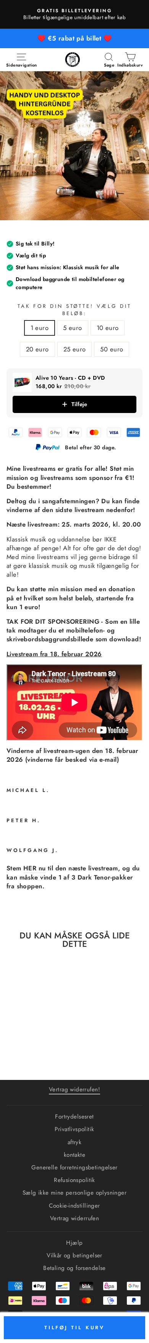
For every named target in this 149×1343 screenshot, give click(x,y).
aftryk (74, 1142)
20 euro (37, 349)
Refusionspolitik (74, 1180)
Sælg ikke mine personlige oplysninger (74, 1193)
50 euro (111, 349)
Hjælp (74, 1243)
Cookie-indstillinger (74, 1206)
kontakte (74, 1155)
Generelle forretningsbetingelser (74, 1167)
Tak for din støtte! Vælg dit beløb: (74, 310)
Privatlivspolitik (74, 1129)
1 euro (40, 327)
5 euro (72, 327)
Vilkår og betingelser (74, 1255)
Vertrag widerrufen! (74, 1089)
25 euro (74, 349)
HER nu (34, 868)
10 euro (108, 327)
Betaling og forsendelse (74, 1268)
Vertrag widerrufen (74, 1218)
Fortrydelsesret (74, 1116)
